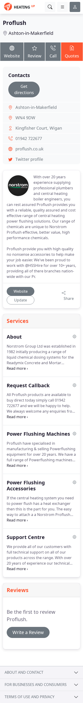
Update (20, 300)
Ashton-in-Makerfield (31, 33)
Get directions (24, 89)
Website (12, 56)
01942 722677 (28, 138)
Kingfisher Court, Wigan (38, 128)
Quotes (72, 56)
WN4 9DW (25, 117)
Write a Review (28, 632)
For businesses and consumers (36, 684)
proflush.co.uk (29, 149)
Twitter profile (29, 159)
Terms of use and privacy (29, 696)
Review (34, 56)
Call (53, 56)
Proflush (14, 23)
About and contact (24, 672)
